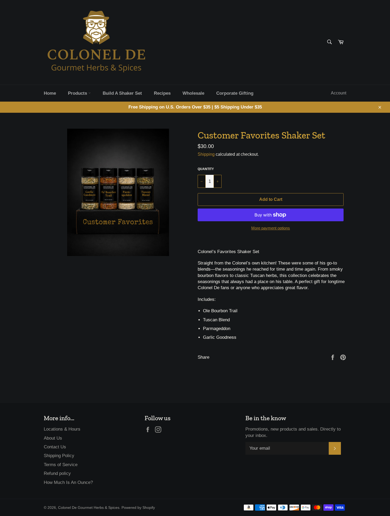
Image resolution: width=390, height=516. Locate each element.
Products (78, 93)
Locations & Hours (62, 429)
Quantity (206, 169)
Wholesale (193, 93)
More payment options (270, 228)
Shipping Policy (59, 455)
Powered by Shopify (138, 508)
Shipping (206, 154)
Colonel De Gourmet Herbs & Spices (88, 508)
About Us (53, 438)
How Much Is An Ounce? (68, 482)
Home (50, 93)
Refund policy (57, 473)
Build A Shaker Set (122, 93)
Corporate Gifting (234, 93)
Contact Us (55, 446)
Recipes (162, 93)
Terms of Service (60, 464)
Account (338, 93)
